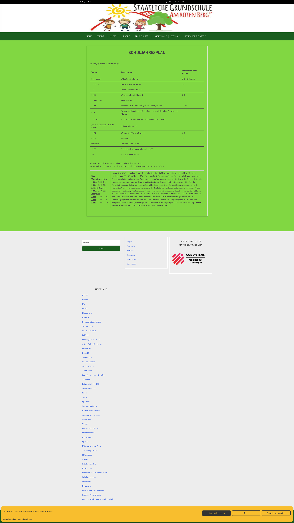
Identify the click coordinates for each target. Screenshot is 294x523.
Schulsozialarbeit (194, 36)
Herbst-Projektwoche (91, 410)
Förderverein (87, 313)
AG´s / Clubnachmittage (92, 344)
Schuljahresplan (89, 388)
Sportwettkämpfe (89, 406)
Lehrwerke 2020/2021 (91, 384)
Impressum (209, 2)
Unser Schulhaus (89, 330)
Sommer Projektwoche (91, 495)
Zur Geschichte (88, 366)
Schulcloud (86, 481)
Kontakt (181, 2)
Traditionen (141, 36)
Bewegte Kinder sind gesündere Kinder (98, 499)
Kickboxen (86, 486)
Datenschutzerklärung (10, 519)
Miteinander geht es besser (93, 490)
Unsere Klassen (88, 361)
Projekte (85, 317)
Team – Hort (87, 357)
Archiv (85, 459)
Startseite (173, 2)
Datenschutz (198, 2)
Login (166, 2)
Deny (246, 513)
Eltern (174, 36)
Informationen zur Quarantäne (95, 472)
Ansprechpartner (89, 450)
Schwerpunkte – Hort (91, 339)
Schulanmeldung (89, 477)
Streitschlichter (88, 432)
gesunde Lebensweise (91, 415)
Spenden (86, 441)
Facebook (188, 2)
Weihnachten (87, 419)
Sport (113, 36)
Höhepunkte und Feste (91, 446)
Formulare (86, 348)
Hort (125, 36)
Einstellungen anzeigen (276, 513)
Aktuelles (159, 36)
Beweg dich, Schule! (90, 428)
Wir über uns (87, 326)
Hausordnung (88, 437)
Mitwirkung (87, 455)
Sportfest (86, 401)
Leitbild (85, 335)
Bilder (84, 393)
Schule (100, 36)
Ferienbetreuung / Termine (93, 375)
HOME (89, 36)
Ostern (85, 424)
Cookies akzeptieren (216, 513)
